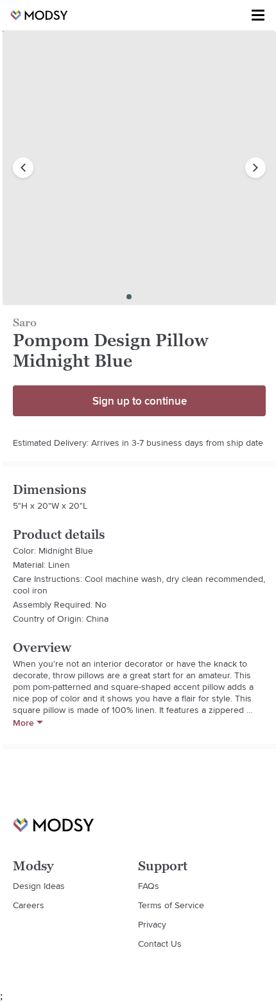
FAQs (148, 886)
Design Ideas (39, 886)
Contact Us (160, 943)
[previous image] (23, 167)
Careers (28, 905)
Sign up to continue (139, 401)
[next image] (255, 167)
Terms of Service (171, 905)
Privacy (152, 924)
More (23, 722)
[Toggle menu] (258, 15)
